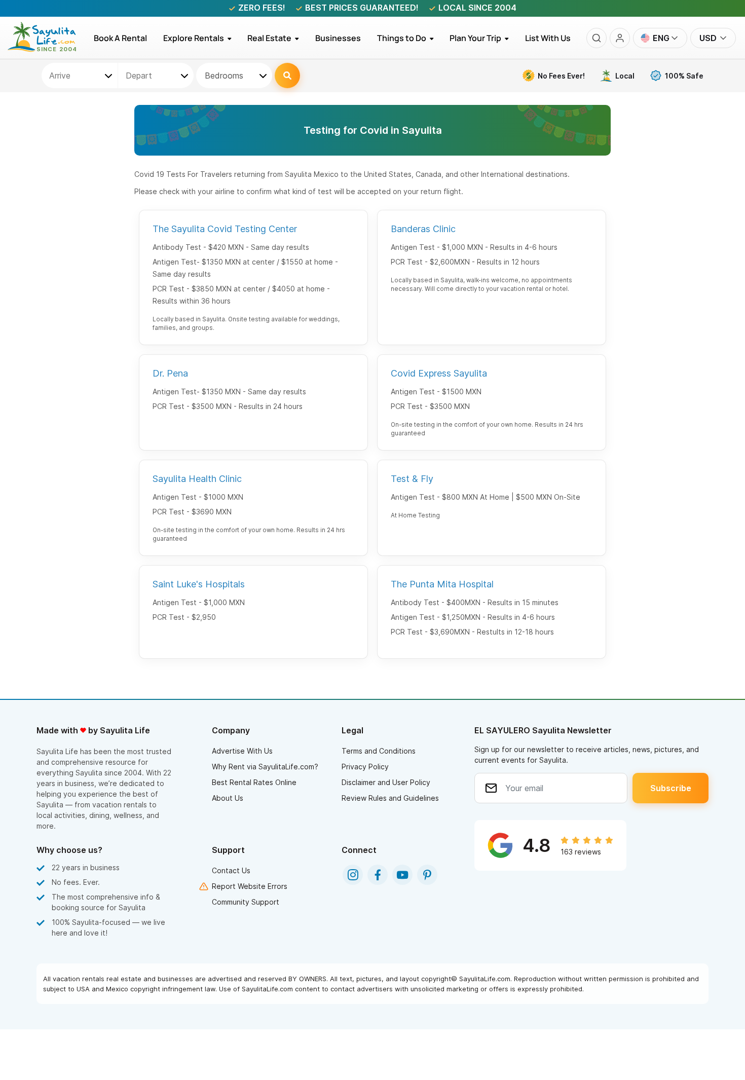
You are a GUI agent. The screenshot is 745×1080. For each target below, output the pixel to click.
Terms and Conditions (379, 751)
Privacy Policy (365, 766)
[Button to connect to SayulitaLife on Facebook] (377, 875)
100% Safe (684, 75)
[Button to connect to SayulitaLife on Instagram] (353, 875)
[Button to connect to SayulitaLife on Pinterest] (427, 875)
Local (625, 75)
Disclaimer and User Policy (386, 782)
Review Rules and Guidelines (390, 798)
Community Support (245, 902)
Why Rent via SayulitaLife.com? (265, 766)
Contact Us (231, 870)
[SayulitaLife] (48, 49)
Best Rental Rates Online (254, 782)
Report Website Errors (249, 886)
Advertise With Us (242, 751)
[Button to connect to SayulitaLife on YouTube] (402, 875)
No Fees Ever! (561, 75)
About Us (227, 798)
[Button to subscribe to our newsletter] (670, 788)
